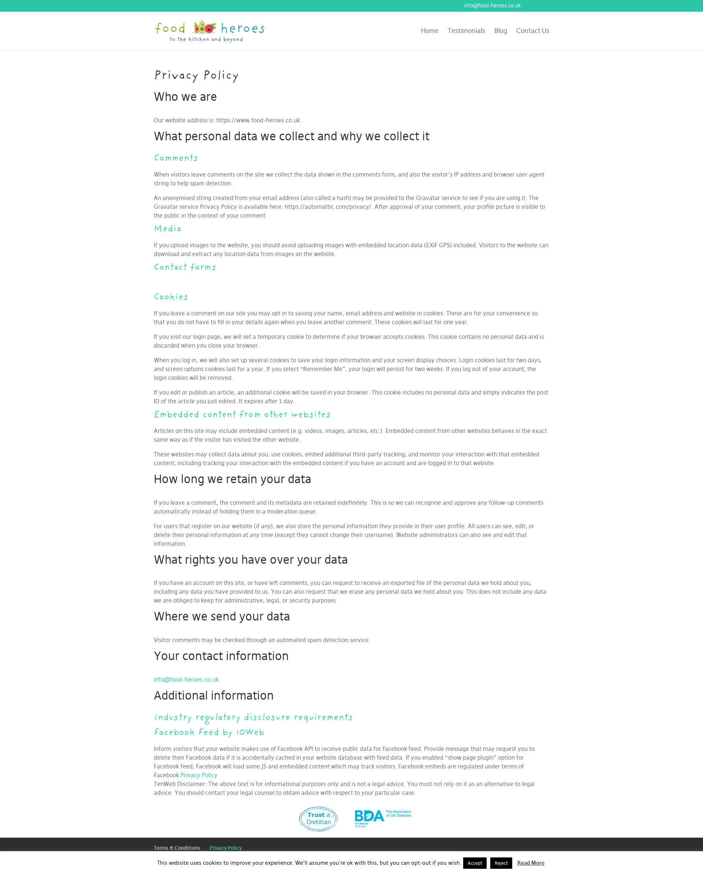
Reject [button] (501, 863)
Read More (530, 862)
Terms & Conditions (177, 848)
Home (430, 31)
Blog (500, 31)
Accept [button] (475, 863)
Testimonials (466, 31)
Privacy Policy (199, 775)
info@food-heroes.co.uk (186, 679)
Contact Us (532, 31)
